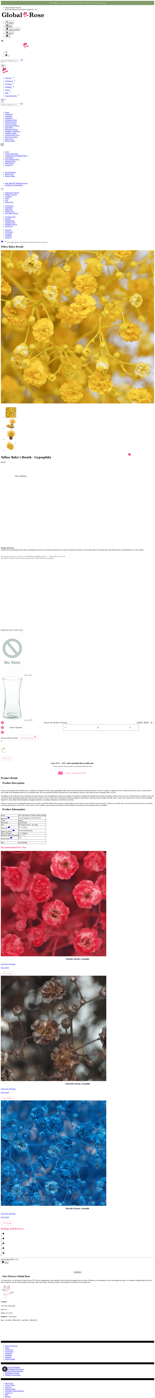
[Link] (22, 61)
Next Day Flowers (11, 1346)
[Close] (3, 65)
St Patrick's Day (10, 217)
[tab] (11, 412)
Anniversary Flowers (12, 193)
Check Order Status (11, 154)
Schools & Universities (12, 1375)
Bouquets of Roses (11, 129)
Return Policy (9, 163)
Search (10, 23)
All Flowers (9, 232)
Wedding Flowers (11, 224)
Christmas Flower (11, 120)
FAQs (7, 152)
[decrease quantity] (65, 727)
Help (10, 26)
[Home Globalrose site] (23, 18)
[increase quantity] (130, 727)
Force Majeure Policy (12, 159)
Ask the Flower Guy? (12, 135)
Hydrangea (8, 118)
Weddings (8, 236)
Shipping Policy (10, 161)
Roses (7, 112)
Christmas (8, 196)
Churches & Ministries (12, 1367)
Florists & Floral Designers (14, 1371)
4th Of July (9, 226)
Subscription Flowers (12, 126)
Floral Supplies (10, 1359)
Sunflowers (9, 114)
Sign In (10, 33)
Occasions (8, 234)
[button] (6, 53)
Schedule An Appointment (14, 185)
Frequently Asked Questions (14, 1391)
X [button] (2, 101)
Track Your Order (13, 30)
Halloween (8, 209)
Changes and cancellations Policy (16, 156)
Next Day (8, 230)
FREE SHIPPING (20, 476)
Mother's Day (9, 211)
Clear (6, 1262)
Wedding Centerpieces (12, 131)
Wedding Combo (10, 133)
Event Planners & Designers (14, 1369)
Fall (6, 200)
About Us (8, 237)
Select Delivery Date (27, 738)
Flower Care (9, 139)
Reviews (8, 1396)
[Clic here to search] (22, 104)
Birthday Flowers (11, 122)
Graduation (9, 208)
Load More (77, 1272)
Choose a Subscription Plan (75, 773)
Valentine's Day (10, 222)
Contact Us (9, 165)
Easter (7, 198)
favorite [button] (129, 454)
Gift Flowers (9, 206)
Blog (6, 1395)
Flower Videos (10, 141)
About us (8, 1387)
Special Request (10, 172)
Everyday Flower (11, 124)
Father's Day (9, 202)
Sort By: (3, 1259)
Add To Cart (7, 758)
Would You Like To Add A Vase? (12, 630)
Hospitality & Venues (12, 1373)
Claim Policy (9, 157)
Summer (8, 219)
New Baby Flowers (11, 213)
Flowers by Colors (11, 137)
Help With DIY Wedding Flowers (16, 183)
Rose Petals (9, 127)
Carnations (8, 116)
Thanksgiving (9, 221)
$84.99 (3, 462)
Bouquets (8, 1357)
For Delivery (22, 9)
